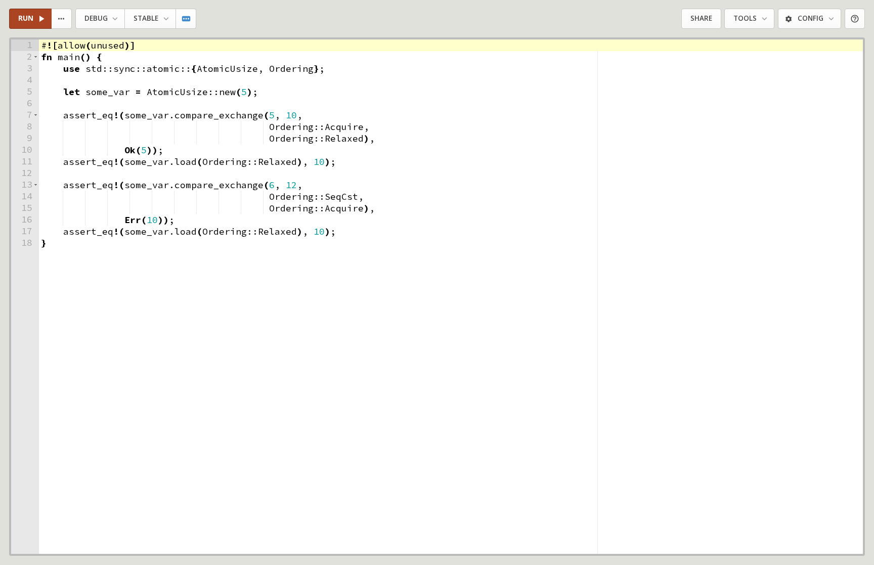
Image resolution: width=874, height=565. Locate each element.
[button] (35, 57)
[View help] (855, 19)
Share (701, 18)
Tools (745, 18)
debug (96, 18)
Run (25, 18)
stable (146, 18)
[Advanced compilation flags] (186, 19)
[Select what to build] (62, 19)
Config (810, 18)
